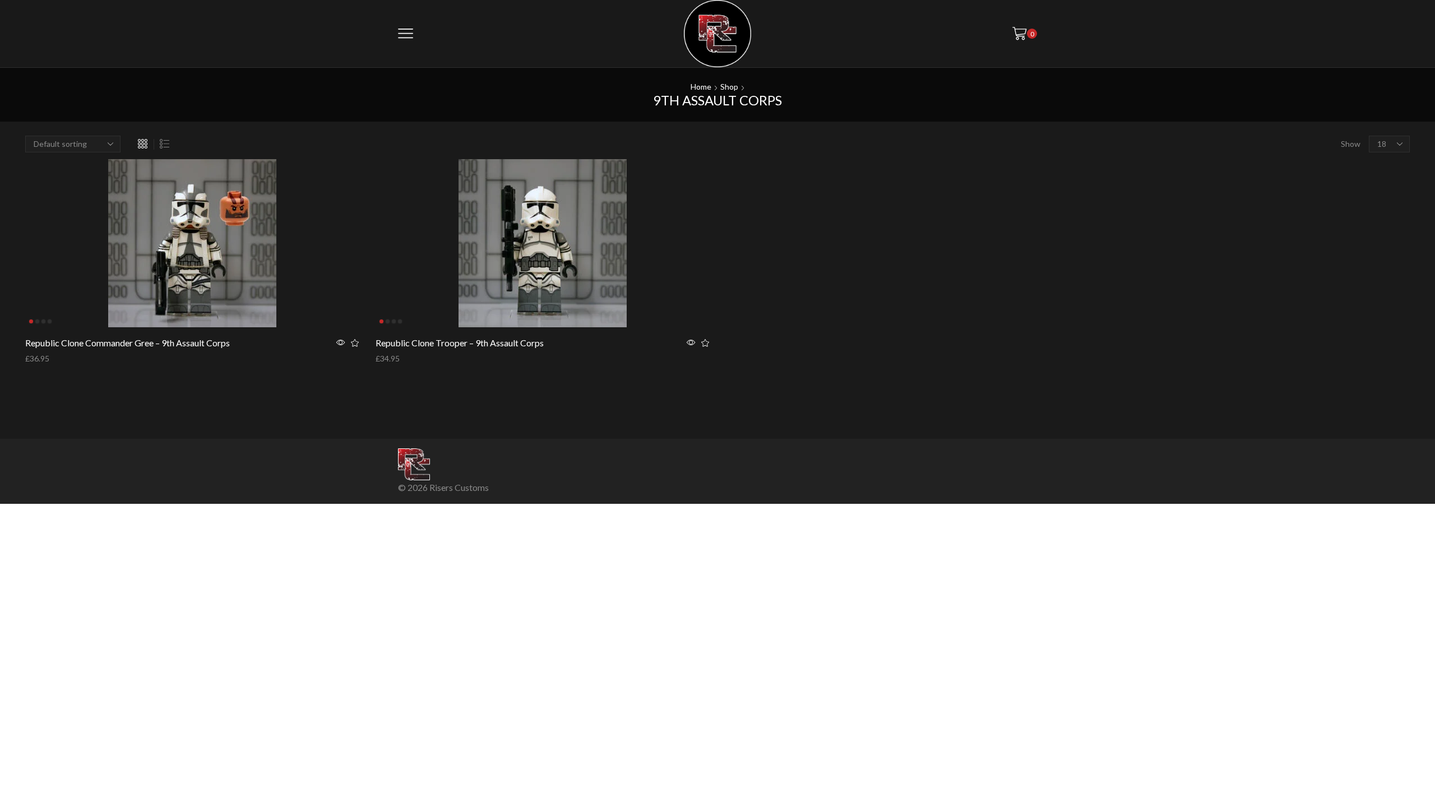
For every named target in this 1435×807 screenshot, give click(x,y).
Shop (729, 86)
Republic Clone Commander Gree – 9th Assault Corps (127, 342)
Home (701, 86)
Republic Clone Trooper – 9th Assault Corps (460, 342)
